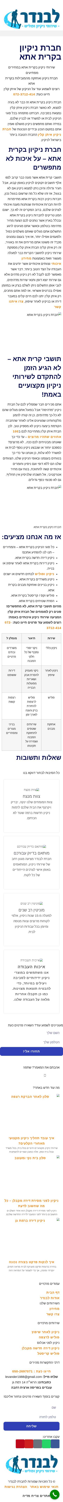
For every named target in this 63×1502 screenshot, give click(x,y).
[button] (31, 33)
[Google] (37, 1443)
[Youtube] (28, 1443)
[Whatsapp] (46, 1443)
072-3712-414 (24, 94)
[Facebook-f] (55, 1443)
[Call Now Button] (54, 1494)
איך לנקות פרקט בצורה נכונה (31, 1262)
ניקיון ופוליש (44, 574)
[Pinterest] (20, 1443)
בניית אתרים (41, 1496)
